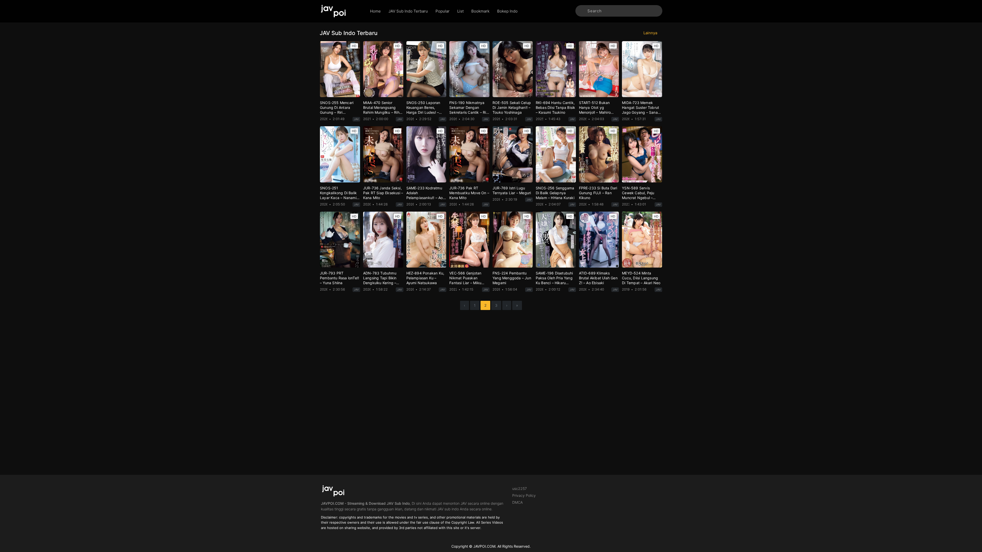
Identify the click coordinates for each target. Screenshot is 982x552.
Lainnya (650, 32)
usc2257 (519, 488)
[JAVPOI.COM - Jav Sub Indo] (341, 11)
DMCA (517, 502)
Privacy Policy (524, 495)
